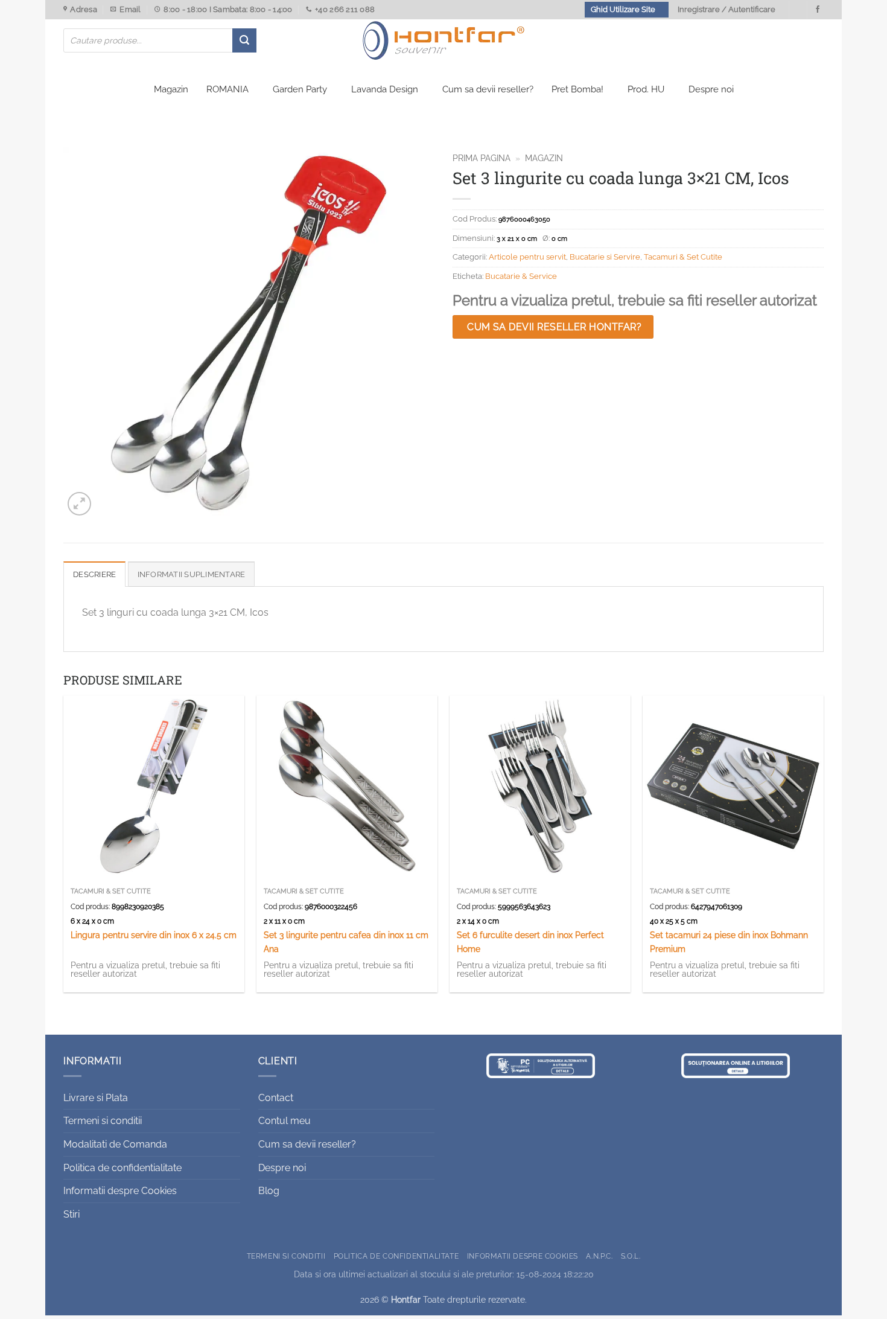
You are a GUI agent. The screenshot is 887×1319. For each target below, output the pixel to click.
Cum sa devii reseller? (487, 89)
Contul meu (284, 1120)
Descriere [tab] (94, 574)
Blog (268, 1190)
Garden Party (300, 89)
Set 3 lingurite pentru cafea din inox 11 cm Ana (346, 942)
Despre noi (711, 89)
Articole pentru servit (527, 256)
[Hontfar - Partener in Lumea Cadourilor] (443, 40)
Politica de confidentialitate (122, 1168)
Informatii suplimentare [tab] (192, 574)
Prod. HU (646, 89)
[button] (79, 504)
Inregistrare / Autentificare (726, 9)
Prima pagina (481, 158)
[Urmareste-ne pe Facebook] (817, 9)
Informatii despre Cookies (120, 1190)
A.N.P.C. (599, 1255)
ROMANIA (227, 89)
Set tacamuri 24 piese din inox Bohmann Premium (729, 942)
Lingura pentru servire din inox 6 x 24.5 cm (154, 935)
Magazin (171, 89)
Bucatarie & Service (521, 276)
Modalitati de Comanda (115, 1144)
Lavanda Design (384, 89)
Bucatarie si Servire (605, 256)
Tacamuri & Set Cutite (683, 256)
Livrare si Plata (95, 1097)
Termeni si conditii (102, 1120)
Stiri (71, 1214)
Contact (275, 1097)
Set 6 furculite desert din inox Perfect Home (530, 942)
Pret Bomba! (577, 89)
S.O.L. (631, 1255)
